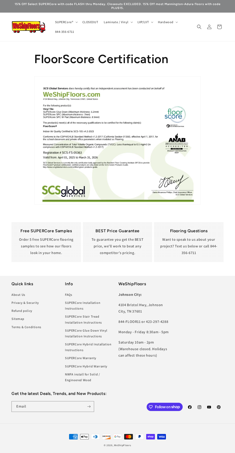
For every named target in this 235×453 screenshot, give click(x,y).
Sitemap (17, 319)
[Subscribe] (89, 406)
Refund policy (21, 311)
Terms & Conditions (26, 327)
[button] (66, 22)
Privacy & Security (25, 303)
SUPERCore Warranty (80, 358)
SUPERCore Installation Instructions (82, 305)
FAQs (68, 295)
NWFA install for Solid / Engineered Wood (82, 377)
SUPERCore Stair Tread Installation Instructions (83, 319)
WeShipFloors (122, 445)
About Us (18, 295)
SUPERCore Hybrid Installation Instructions (88, 347)
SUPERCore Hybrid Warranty (86, 366)
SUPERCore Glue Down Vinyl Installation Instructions (86, 333)
